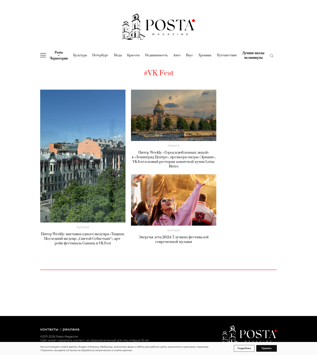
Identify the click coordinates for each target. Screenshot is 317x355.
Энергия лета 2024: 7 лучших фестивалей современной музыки (174, 239)
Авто (177, 55)
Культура (80, 55)
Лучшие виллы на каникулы (253, 55)
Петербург (100, 55)
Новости (174, 145)
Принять (267, 348)
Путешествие (227, 55)
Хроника (204, 55)
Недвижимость (156, 55)
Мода (118, 55)
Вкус (189, 55)
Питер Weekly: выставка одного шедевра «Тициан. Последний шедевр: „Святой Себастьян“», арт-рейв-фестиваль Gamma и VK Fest (83, 239)
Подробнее (244, 348)
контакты (49, 329)
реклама (71, 329)
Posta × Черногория (59, 55)
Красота (133, 55)
